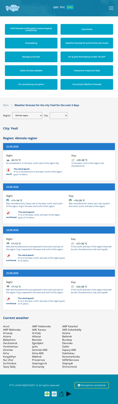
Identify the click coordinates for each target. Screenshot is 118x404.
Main (6, 105)
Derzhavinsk (10, 343)
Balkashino (9, 339)
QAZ (55, 7)
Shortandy (38, 366)
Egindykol (37, 343)
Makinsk (36, 356)
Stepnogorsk (39, 363)
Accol (6, 326)
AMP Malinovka (12, 329)
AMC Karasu (39, 329)
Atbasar (36, 336)
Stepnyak (67, 363)
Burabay (67, 339)
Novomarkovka (71, 356)
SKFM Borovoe (70, 360)
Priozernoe (38, 360)
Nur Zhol (8, 360)
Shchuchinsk (69, 366)
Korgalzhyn (9, 356)
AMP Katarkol (70, 326)
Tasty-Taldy (9, 366)
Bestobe (37, 339)
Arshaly (36, 333)
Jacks (35, 346)
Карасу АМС (69, 350)
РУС (62, 7)
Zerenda (8, 350)
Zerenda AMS (39, 350)
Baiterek (67, 336)
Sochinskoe (9, 363)
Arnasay (7, 333)
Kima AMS (38, 353)
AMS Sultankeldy (71, 329)
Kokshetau (68, 353)
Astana (7, 336)
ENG (70, 7)
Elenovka (67, 343)
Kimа (6, 353)
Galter (65, 346)
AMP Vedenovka (41, 326)
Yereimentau (10, 346)
